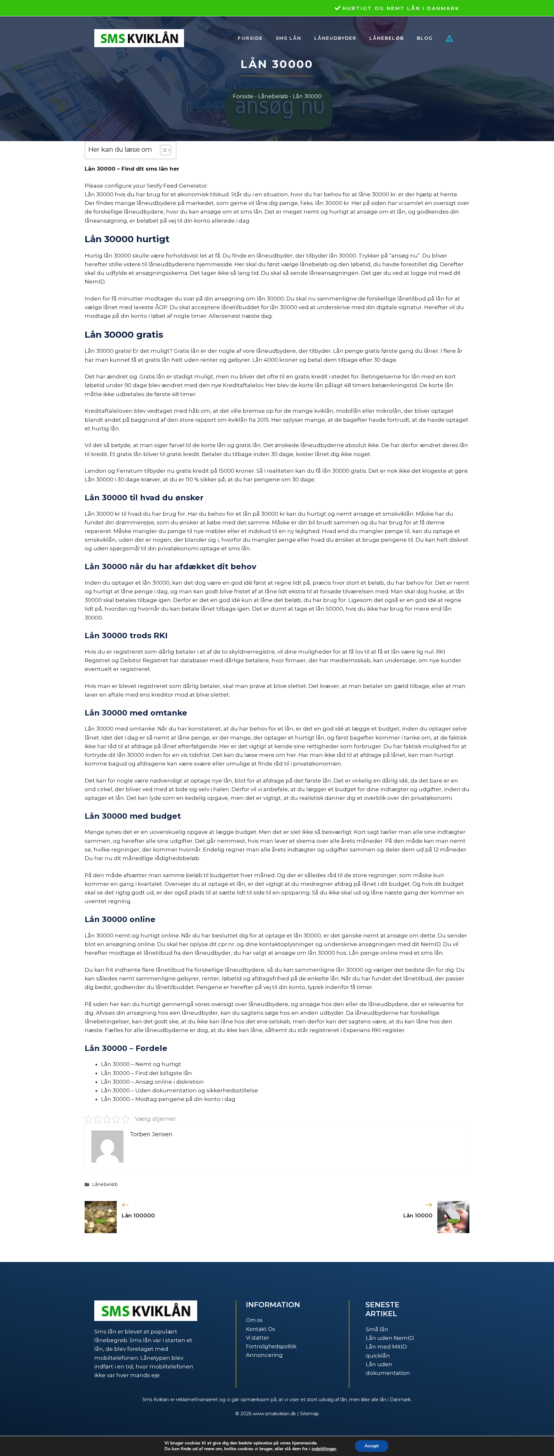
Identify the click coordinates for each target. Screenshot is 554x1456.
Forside (250, 38)
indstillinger (324, 1449)
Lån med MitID (386, 1346)
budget (388, 728)
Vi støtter (257, 1338)
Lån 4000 (265, 360)
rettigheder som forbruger (343, 746)
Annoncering (264, 1355)
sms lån (239, 548)
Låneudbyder (335, 38)
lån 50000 (329, 608)
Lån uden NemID (390, 1338)
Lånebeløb (386, 38)
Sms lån (288, 38)
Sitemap (309, 1414)
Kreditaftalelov (243, 385)
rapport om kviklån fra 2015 (232, 420)
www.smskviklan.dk (274, 1414)
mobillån (348, 411)
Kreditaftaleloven (109, 411)
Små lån (377, 1329)
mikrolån (388, 411)
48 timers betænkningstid (380, 385)
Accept (372, 1446)
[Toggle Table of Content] (162, 150)
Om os (254, 1320)
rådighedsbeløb (177, 858)
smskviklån (398, 514)
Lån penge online (373, 953)
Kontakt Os (260, 1329)
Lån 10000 (417, 1215)
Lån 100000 (138, 1215)
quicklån (378, 1355)
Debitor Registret (144, 660)
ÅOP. (161, 307)
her (291, 755)
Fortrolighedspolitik (271, 1346)
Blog (425, 38)
